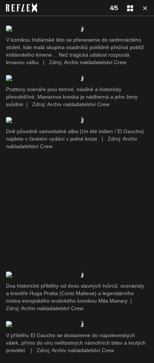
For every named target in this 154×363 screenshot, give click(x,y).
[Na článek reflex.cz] (21, 8)
